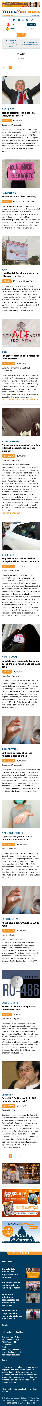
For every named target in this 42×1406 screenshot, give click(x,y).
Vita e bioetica (8, 363)
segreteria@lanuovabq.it (11, 1352)
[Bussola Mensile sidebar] (21, 1203)
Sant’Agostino (30, 42)
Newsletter (31, 28)
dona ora (31, 25)
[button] (21, 34)
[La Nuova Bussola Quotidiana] (21, 12)
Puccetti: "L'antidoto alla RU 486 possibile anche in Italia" (19, 1099)
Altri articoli (21, 1253)
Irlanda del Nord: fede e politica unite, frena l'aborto (18, 114)
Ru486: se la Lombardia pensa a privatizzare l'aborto (18, 1008)
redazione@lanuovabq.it (11, 1349)
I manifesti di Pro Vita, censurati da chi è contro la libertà (20, 274)
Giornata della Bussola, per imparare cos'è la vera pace (10, 1273)
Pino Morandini (9, 848)
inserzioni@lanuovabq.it (11, 1354)
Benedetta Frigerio (10, 675)
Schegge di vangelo (11, 41)
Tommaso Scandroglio (12, 124)
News (12, 25)
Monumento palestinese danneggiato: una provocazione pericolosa (10, 1299)
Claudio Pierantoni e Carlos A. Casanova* (16, 369)
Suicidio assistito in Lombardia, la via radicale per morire (11, 1285)
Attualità (6, 281)
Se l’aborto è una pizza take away (19, 196)
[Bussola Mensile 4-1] (21, 1173)
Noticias (12, 29)
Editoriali (6, 120)
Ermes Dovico (29, 201)
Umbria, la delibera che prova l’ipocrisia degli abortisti (17, 754)
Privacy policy (7, 1389)
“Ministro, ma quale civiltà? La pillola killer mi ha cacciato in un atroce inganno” (21, 447)
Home (22, 59)
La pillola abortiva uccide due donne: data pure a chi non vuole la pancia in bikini (21, 663)
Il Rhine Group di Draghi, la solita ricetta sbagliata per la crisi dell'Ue (12, 1314)
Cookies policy (19, 1389)
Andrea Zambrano (10, 459)
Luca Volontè (8, 934)
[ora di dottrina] (21, 1232)
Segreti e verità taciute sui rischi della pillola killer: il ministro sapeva (20, 560)
